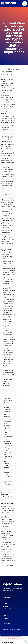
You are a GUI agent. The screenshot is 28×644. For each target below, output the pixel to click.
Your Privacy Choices (12, 638)
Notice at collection (7, 642)
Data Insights (7, 618)
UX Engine (6, 616)
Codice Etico (6, 606)
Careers (5, 603)
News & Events (7, 608)
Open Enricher (7, 621)
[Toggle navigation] (24, 3)
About (4, 601)
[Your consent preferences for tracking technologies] (25, 641)
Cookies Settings (21, 632)
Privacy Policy (12, 632)
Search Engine (7, 623)
